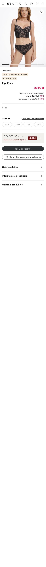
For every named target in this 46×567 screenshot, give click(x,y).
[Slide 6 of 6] (40, 64)
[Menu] (3, 4)
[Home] (14, 4)
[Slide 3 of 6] (19, 64)
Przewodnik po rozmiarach (33, 119)
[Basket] (42, 3)
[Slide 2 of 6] (12, 64)
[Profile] (31, 3)
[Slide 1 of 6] (5, 64)
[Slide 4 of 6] (26, 64)
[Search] (26, 3)
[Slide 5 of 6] (33, 64)
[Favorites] (37, 3)
